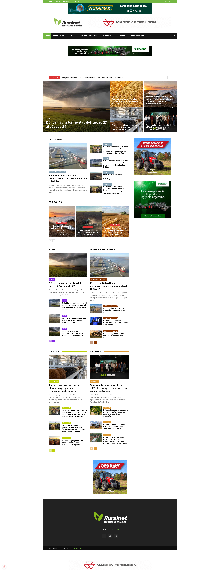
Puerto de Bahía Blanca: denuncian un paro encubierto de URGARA (68, 178)
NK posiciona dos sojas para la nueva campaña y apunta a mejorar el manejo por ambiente (115, 413)
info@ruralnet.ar (115, 529)
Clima (71, 36)
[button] (174, 36)
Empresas (107, 36)
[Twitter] (169, 1)
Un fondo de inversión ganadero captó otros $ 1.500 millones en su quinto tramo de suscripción (114, 190)
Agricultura (58, 36)
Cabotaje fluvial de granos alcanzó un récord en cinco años (114, 310)
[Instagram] (165, 1)
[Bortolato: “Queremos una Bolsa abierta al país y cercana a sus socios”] (96, 321)
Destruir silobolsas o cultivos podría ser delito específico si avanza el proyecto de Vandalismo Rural (62, 230)
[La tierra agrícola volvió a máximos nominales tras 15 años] (96, 334)
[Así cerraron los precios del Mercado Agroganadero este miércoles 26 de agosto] (126, 119)
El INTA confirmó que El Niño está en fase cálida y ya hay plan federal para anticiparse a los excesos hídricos (103, 78)
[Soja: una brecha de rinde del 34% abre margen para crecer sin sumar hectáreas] (160, 119)
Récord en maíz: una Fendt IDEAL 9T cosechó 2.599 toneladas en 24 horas (114, 427)
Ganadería (121, 36)
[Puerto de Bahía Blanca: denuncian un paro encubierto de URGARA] (68, 156)
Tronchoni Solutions (75, 548)
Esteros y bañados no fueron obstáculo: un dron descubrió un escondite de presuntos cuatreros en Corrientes (115, 150)
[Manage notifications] (4, 567)
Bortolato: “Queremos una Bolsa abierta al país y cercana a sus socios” (115, 323)
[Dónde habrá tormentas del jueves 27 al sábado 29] (76, 106)
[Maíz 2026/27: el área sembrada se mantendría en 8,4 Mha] (96, 176)
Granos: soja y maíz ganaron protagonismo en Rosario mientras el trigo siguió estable (115, 231)
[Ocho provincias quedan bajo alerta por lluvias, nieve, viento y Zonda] (54, 318)
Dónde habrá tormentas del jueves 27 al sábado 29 (65, 285)
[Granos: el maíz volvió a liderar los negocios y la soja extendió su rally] (126, 94)
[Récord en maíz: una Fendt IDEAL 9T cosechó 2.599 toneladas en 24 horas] (96, 425)
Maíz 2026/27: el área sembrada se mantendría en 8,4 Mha (115, 177)
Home (47, 36)
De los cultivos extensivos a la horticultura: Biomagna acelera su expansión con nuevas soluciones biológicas (115, 440)
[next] (169, 77)
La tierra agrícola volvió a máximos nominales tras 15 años (114, 335)
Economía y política (89, 36)
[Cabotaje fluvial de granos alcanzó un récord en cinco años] (96, 308)
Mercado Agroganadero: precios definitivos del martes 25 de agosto (72, 443)
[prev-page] (50, 240)
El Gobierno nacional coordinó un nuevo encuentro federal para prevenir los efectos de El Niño (115, 164)
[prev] (166, 77)
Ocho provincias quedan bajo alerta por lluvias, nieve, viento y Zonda (74, 320)
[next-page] (53, 240)
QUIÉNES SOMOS (137, 36)
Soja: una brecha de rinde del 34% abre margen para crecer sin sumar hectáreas (109, 388)
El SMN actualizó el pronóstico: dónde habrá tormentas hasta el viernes (73, 333)
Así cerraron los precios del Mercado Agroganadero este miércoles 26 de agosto (65, 388)
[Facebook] (162, 1)
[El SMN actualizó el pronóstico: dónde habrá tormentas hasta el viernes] (54, 331)
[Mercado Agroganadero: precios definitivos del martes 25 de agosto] (54, 440)
